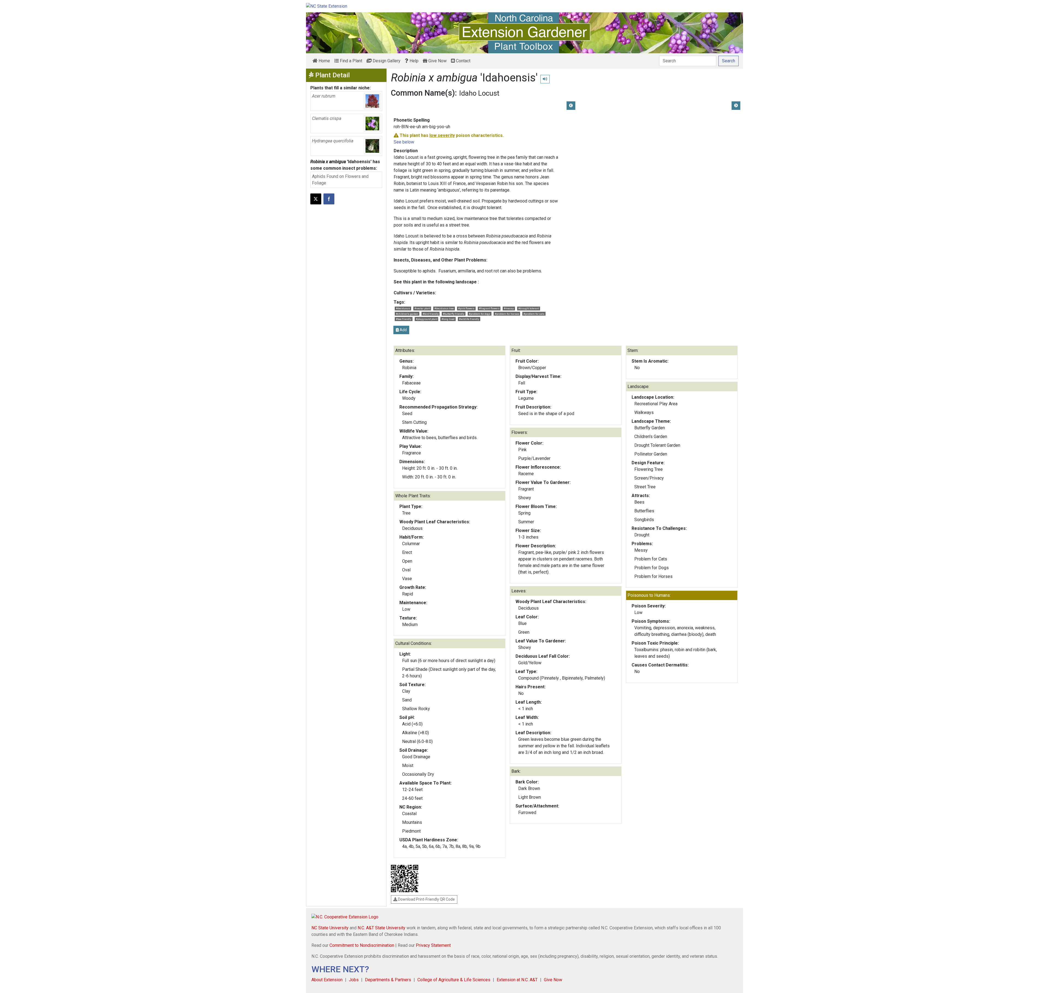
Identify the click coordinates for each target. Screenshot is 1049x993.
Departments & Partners (388, 979)
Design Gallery (386, 60)
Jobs (354, 979)
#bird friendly (431, 313)
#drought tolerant (528, 308)
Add (403, 330)
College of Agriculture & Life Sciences (453, 979)
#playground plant (426, 319)
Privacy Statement (433, 945)
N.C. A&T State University (381, 927)
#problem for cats (533, 313)
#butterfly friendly (453, 313)
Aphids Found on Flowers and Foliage (340, 180)
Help (413, 60)
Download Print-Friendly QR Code (426, 899)
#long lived (448, 319)
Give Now (437, 60)
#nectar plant (422, 308)
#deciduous (403, 308)
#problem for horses (507, 313)
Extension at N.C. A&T (517, 979)
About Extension (327, 979)
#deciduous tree (444, 308)
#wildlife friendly (469, 319)
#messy (509, 308)
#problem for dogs (479, 313)
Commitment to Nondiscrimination (361, 945)
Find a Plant (350, 60)
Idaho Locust (479, 93)
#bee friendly (403, 319)
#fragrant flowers (489, 308)
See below (404, 142)
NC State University (330, 927)
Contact (462, 60)
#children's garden (407, 313)
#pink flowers (466, 308)
